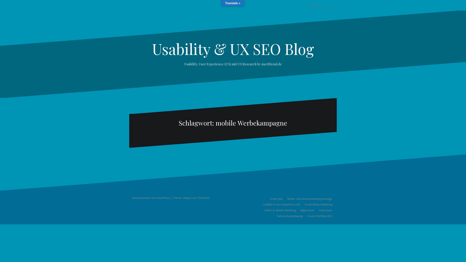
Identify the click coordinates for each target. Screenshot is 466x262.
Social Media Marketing (318, 204)
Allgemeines (307, 210)
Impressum (325, 210)
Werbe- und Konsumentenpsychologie (309, 199)
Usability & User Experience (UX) (281, 204)
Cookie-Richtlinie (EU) (319, 216)
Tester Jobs (276, 199)
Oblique (187, 198)
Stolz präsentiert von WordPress (151, 198)
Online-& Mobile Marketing (280, 210)
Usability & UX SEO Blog (233, 49)
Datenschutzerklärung (290, 216)
